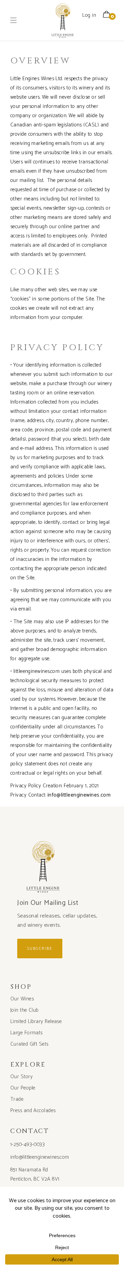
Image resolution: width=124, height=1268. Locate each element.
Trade (16, 1099)
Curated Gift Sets (29, 1044)
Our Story (21, 1076)
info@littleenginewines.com (39, 1157)
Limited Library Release (36, 1021)
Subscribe (39, 948)
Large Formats (26, 1033)
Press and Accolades (33, 1110)
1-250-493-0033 (27, 1144)
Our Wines (22, 999)
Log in (89, 15)
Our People (22, 1088)
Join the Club (24, 1010)
